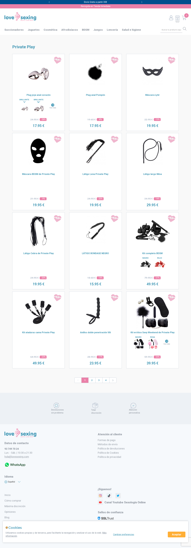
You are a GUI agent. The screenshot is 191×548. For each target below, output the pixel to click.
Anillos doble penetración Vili (95, 332)
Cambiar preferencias (123, 534)
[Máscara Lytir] (152, 84)
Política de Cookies (108, 452)
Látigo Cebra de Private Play (38, 253)
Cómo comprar (12, 500)
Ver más (52, 108)
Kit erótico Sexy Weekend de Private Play (153, 332)
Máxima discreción (14, 506)
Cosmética (50, 29)
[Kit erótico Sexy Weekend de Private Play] (152, 328)
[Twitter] (118, 495)
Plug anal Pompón (95, 95)
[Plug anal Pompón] (95, 84)
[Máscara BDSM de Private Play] (38, 163)
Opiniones (10, 511)
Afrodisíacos (69, 29)
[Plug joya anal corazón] (38, 90)
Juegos (98, 29)
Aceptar (176, 534)
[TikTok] (109, 495)
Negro (145, 258)
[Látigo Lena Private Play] (95, 163)
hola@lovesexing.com (16, 456)
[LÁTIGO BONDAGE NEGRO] (95, 243)
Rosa (152, 337)
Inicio (7, 495)
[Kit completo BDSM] (152, 249)
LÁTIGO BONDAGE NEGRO (95, 253)
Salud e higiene (131, 29)
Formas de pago (106, 440)
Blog (6, 517)
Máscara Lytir (152, 95)
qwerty (141, 2)
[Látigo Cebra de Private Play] (38, 246)
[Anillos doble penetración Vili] (95, 325)
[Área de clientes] (171, 18)
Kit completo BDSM (152, 253)
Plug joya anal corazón (38, 95)
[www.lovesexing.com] (20, 436)
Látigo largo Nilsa (152, 174)
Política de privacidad (109, 456)
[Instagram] (100, 495)
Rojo (159, 258)
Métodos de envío (108, 444)
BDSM (85, 29)
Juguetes (34, 29)
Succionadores (14, 29)
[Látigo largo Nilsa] (152, 163)
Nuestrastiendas (177, 21)
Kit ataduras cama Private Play (38, 332)
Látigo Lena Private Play (95, 174)
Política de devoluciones (111, 448)
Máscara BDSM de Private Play (38, 174)
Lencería (112, 29)
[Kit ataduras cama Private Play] (38, 325)
